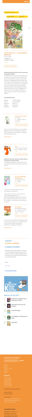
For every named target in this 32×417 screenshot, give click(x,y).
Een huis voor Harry (21, 116)
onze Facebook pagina (10, 402)
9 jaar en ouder (7, 383)
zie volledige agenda (10, 270)
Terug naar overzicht (10, 12)
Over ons (6, 365)
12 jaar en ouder (8, 384)
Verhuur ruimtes (8, 368)
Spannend (24, 210)
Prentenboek (17, 121)
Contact (6, 371)
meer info (7, 266)
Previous (5, 28)
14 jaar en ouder (8, 386)
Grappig (11, 60)
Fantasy (24, 149)
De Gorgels (18, 207)
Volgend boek (10, 16)
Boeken (6, 372)
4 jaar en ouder (7, 380)
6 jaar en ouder (7, 381)
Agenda (6, 367)
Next (29, 28)
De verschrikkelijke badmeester (20, 177)
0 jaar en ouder (7, 377)
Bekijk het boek (7, 136)
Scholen (6, 369)
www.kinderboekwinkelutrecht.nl (12, 400)
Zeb (16, 146)
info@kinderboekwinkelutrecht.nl (12, 399)
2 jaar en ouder (7, 379)
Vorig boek (21, 16)
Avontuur (24, 119)
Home (5, 364)
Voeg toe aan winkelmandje (10, 66)
